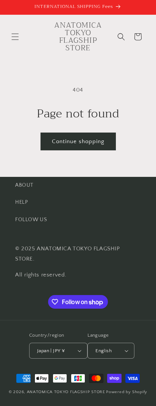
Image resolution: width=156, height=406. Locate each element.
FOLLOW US (31, 220)
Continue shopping (78, 141)
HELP (21, 202)
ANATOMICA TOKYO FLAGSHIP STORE (66, 392)
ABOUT (24, 185)
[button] (15, 36)
